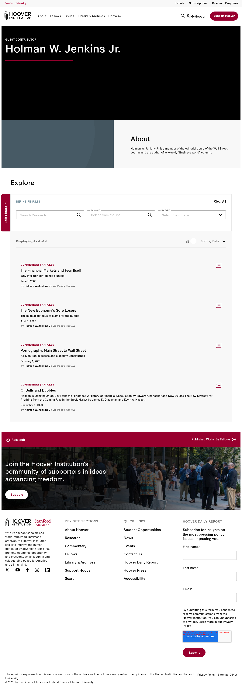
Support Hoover (224, 16)
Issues (69, 15)
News (128, 537)
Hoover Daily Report (141, 561)
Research (73, 537)
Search (71, 578)
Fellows (55, 15)
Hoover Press (135, 570)
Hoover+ (114, 15)
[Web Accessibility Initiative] (15, 3)
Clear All (220, 201)
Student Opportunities (142, 529)
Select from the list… (177, 215)
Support (16, 494)
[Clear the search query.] (144, 215)
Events (179, 3)
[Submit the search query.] (79, 215)
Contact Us (133, 553)
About (42, 15)
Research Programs (225, 3)
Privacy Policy (206, 674)
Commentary (75, 545)
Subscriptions (198, 3)
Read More (121, 275)
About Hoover (76, 529)
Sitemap (223, 674)
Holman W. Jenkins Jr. (38, 286)
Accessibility (134, 578)
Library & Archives (91, 15)
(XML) (233, 674)
